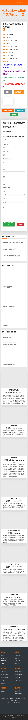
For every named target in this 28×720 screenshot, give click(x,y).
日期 (4, 147)
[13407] (4, 29)
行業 (4, 198)
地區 (4, 191)
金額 (4, 184)
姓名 (4, 162)
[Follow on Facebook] (12, 707)
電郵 (4, 169)
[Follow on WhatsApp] (15, 707)
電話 (4, 177)
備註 (4, 207)
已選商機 (20, 2)
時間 (4, 155)
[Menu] (26, 3)
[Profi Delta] (8, 2)
